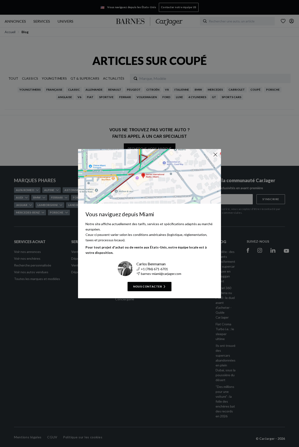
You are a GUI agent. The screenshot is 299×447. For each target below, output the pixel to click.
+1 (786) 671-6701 (154, 269)
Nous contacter (147, 286)
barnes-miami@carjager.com (161, 274)
